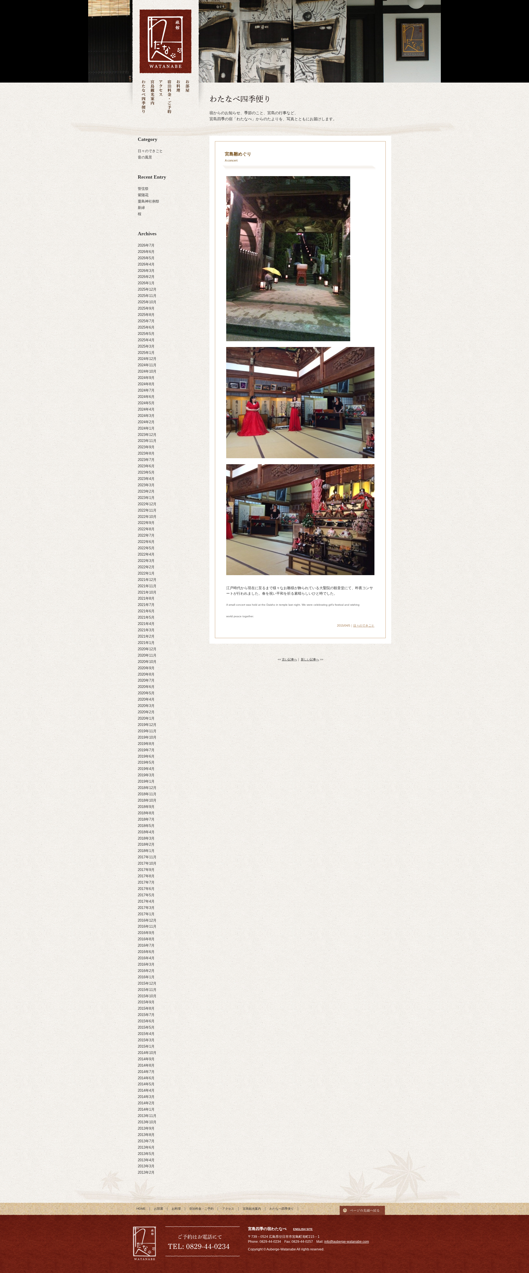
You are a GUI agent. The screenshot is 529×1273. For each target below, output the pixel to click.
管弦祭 (143, 189)
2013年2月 (146, 1172)
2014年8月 (146, 1065)
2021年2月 (146, 636)
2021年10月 (147, 592)
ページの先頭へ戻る (362, 1209)
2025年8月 (146, 315)
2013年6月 (146, 1147)
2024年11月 (147, 365)
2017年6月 (146, 889)
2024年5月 (146, 403)
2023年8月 (146, 453)
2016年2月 (146, 971)
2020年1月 (146, 718)
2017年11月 (147, 857)
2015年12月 (147, 983)
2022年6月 (146, 542)
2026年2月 (146, 277)
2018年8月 (146, 813)
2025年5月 (146, 334)
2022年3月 (146, 561)
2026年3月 (146, 271)
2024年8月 (146, 384)
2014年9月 (146, 1059)
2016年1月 (146, 977)
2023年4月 (146, 479)
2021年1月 (146, 643)
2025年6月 (146, 327)
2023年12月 (147, 435)
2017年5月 (146, 895)
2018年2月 (146, 844)
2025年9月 (146, 308)
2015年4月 (146, 1034)
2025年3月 (146, 346)
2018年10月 (147, 800)
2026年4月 (146, 264)
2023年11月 (147, 441)
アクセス (160, 97)
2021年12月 (147, 580)
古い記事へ (289, 659)
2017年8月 (146, 876)
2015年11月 (147, 990)
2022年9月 (146, 523)
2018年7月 (146, 819)
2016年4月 (146, 958)
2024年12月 (147, 359)
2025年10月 (147, 302)
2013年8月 (146, 1135)
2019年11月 (147, 731)
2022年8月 (146, 529)
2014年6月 (146, 1078)
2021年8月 (146, 598)
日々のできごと (150, 151)
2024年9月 (146, 378)
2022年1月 (146, 573)
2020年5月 (146, 693)
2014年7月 (146, 1072)
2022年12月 (147, 504)
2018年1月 (146, 851)
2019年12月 (147, 725)
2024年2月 (146, 422)
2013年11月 (147, 1116)
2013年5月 (146, 1154)
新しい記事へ (310, 659)
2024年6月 (146, 397)
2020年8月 (146, 674)
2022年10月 (147, 517)
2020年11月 (147, 655)
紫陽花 (143, 195)
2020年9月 (146, 668)
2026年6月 (146, 252)
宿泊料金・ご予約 (169, 97)
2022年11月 (147, 510)
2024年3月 (146, 416)
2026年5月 (146, 258)
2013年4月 (146, 1160)
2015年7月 (146, 1015)
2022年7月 (146, 535)
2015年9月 (146, 1002)
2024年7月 (146, 390)
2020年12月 (147, 649)
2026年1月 (146, 283)
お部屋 (187, 97)
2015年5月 (146, 1027)
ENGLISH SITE (303, 1229)
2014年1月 (146, 1109)
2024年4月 (146, 409)
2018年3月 (146, 838)
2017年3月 (146, 908)
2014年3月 (146, 1097)
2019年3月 (146, 775)
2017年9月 (146, 870)
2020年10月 (147, 662)
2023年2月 (146, 491)
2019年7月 (146, 750)
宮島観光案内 (152, 97)
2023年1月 (146, 498)
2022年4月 (146, 554)
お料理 (178, 97)
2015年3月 (146, 1040)
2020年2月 (146, 712)
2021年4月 (146, 624)
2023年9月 (146, 447)
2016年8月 (146, 939)
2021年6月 (146, 611)
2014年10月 (147, 1053)
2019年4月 (146, 769)
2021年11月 (147, 586)
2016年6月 (146, 952)
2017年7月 (146, 882)
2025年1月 (146, 353)
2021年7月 (146, 605)
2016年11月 (147, 926)
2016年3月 (146, 964)
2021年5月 (146, 617)
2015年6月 (146, 1021)
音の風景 (145, 157)
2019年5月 (146, 762)
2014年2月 (146, 1103)
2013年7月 (146, 1141)
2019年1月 (146, 781)
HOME (140, 1208)
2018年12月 (147, 788)
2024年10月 (147, 371)
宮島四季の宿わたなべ (144, 1244)
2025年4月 (146, 340)
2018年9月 (146, 807)
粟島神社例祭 (148, 201)
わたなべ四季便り (143, 97)
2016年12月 (147, 920)
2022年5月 (146, 548)
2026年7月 (146, 245)
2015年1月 (146, 1046)
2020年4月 (146, 699)
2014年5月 (146, 1084)
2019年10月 (147, 737)
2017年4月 (146, 901)
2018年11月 (147, 794)
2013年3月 (146, 1166)
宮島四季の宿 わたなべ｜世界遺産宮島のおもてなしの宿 (165, 41)
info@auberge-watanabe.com (346, 1242)
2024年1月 (146, 428)
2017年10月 (147, 863)
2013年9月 (146, 1128)
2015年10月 (147, 996)
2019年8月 (146, 744)
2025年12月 (147, 289)
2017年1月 (146, 914)
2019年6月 (146, 756)
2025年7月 (146, 321)
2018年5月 (146, 826)
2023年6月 (146, 466)
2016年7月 (146, 945)
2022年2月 (146, 567)
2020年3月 (146, 706)
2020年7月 (146, 680)
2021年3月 (146, 630)
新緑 (141, 208)
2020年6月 (146, 687)
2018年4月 (146, 832)
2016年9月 (146, 933)
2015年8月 (146, 1008)
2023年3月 (146, 485)
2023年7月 (146, 460)
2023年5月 (146, 472)
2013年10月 (147, 1122)
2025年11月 (147, 296)
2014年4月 (146, 1090)
